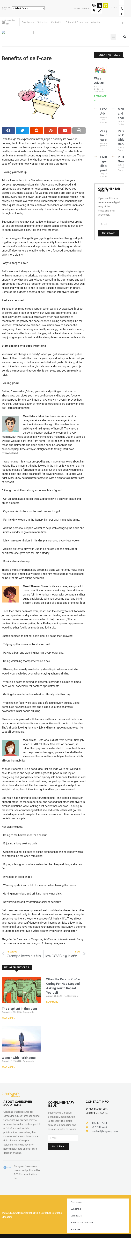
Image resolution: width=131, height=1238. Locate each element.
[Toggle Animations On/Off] (94, 11)
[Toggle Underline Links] (99, 11)
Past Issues (28, 22)
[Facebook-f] (123, 23)
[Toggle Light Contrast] (105, 5)
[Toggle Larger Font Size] (121, 8)
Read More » (8, 1018)
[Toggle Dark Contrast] (99, 5)
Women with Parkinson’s (19, 1058)
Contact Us (56, 22)
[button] (113, 37)
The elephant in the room (19, 1008)
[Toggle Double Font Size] (121, 13)
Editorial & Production (77, 22)
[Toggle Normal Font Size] (121, 2)
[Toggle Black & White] (94, 5)
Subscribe (42, 22)
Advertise (96, 22)
